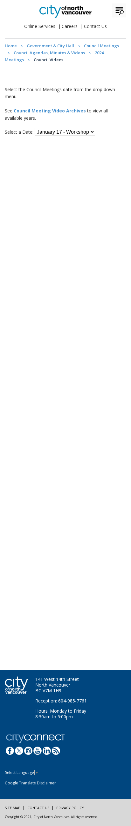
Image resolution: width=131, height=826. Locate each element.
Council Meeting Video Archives (50, 111)
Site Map (12, 807)
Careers (70, 26)
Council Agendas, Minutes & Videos (49, 53)
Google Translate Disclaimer (30, 783)
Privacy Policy (70, 807)
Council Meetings (101, 46)
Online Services (39, 26)
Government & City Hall (50, 46)
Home (11, 46)
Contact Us (95, 26)
